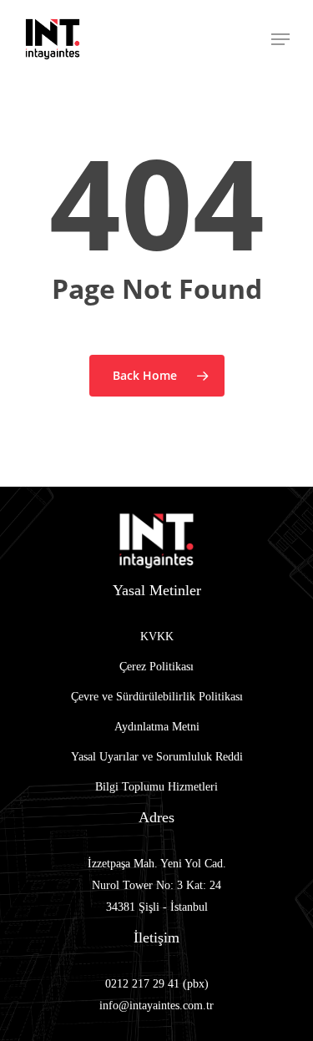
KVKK (157, 636)
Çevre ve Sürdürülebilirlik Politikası (157, 696)
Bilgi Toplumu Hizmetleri (156, 787)
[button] (280, 39)
